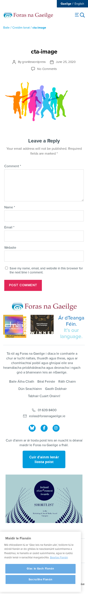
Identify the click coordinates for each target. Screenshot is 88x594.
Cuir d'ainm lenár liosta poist (44, 459)
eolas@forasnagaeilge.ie (47, 416)
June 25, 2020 (66, 62)
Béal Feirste (46, 381)
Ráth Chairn (67, 381)
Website (10, 248)
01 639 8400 (47, 410)
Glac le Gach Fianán (40, 568)
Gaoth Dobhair (56, 389)
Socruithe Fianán (41, 579)
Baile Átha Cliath (21, 381)
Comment (12, 166)
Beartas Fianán (59, 557)
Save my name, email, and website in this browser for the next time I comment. (46, 270)
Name (9, 207)
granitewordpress (34, 62)
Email (9, 227)
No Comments (47, 69)
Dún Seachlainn (30, 389)
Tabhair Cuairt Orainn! (44, 396)
